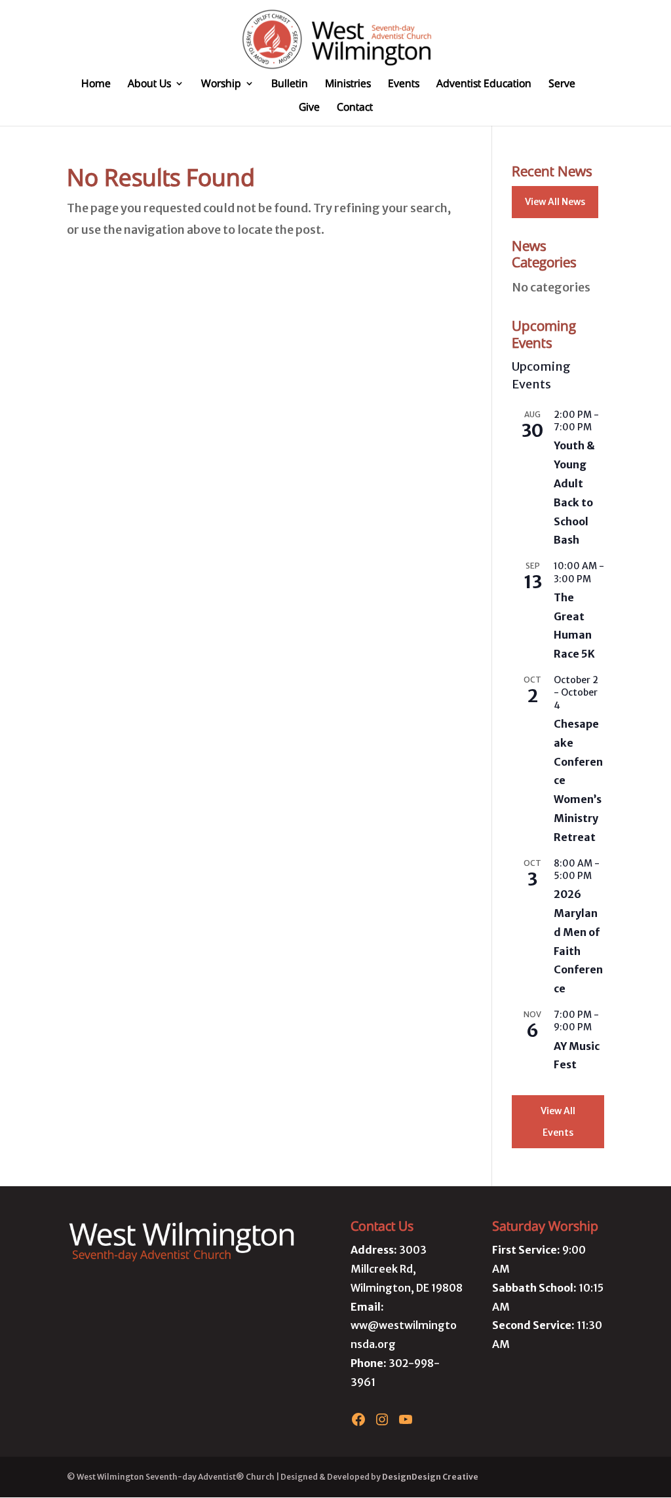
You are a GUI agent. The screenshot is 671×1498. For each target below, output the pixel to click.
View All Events (558, 1121)
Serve (561, 84)
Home (96, 84)
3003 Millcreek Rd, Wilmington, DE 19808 (407, 1268)
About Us (149, 84)
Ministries (348, 84)
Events (403, 84)
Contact (355, 108)
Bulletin (289, 84)
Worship (221, 84)
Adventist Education (483, 84)
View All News (555, 202)
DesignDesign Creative (430, 1477)
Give (309, 108)
